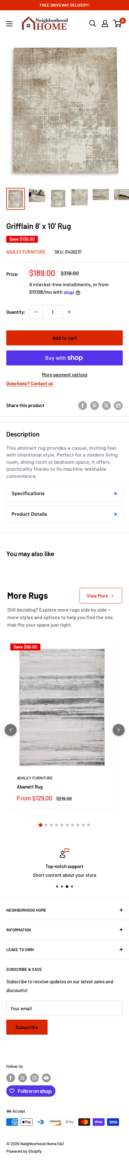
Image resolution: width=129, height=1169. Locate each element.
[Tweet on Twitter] (106, 405)
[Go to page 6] (67, 825)
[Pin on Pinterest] (94, 405)
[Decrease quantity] (36, 311)
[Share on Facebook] (82, 405)
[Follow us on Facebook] (10, 1077)
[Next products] (119, 730)
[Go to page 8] (77, 825)
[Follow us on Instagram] (34, 1077)
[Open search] (92, 23)
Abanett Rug (30, 786)
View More (97, 595)
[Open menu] (9, 23)
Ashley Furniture (25, 252)
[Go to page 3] (51, 825)
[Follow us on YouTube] (46, 1077)
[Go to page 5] (61, 825)
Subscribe (27, 1027)
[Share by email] (118, 405)
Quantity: (15, 312)
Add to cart (64, 338)
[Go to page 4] (56, 825)
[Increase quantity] (69, 311)
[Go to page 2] (45, 825)
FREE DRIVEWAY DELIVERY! (65, 5)
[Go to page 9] (83, 825)
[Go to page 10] (88, 825)
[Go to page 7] (72, 825)
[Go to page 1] (41, 825)
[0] (117, 23)
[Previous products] (11, 730)
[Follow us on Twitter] (22, 1077)
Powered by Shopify (24, 1151)
